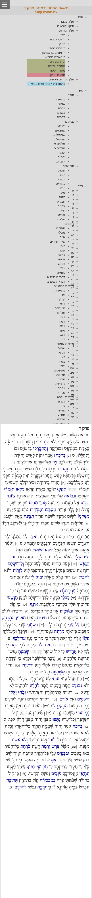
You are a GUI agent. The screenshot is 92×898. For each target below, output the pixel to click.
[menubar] (46, 50)
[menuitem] (41, 50)
